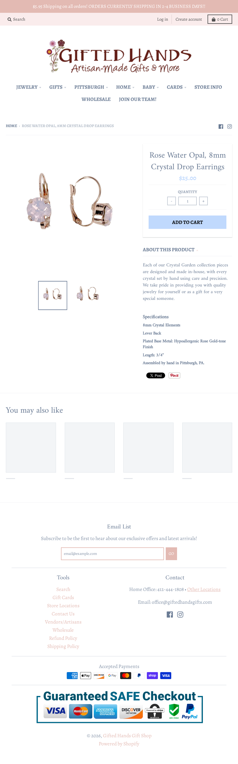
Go (165, 410)
